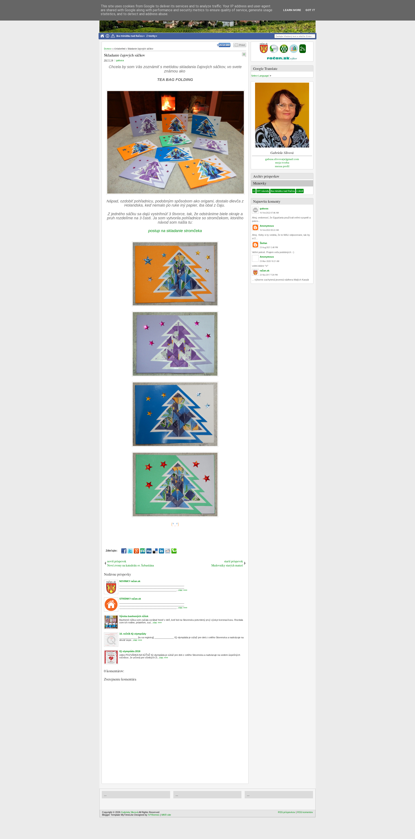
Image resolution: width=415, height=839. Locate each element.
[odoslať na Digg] (149, 550)
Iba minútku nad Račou (130, 36)
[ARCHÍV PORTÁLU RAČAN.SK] (293, 52)
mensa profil (282, 166)
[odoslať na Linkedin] (161, 550)
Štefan (263, 243)
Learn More (292, 10)
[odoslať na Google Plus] (136, 550)
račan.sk (264, 270)
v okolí (299, 191)
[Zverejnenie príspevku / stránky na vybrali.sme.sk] (225, 46)
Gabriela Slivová (129, 812)
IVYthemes (154, 814)
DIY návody (263, 191)
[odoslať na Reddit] (167, 550)
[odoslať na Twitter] (130, 550)
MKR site (166, 814)
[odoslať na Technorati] (174, 550)
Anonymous (267, 226)
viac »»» (182, 590)
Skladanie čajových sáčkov (124, 55)
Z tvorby (150, 36)
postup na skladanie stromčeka (175, 231)
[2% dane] (302, 52)
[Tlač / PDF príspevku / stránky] (239, 46)
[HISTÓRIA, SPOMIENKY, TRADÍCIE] (274, 52)
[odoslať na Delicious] (155, 550)
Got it (310, 10)
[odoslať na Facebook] (123, 550)
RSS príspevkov (286, 812)
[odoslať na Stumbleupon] (142, 550)
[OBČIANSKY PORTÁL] (264, 52)
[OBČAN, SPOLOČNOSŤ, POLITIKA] (283, 52)
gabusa (120, 60)
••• (254, 191)
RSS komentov (305, 812)
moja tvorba (282, 162)
